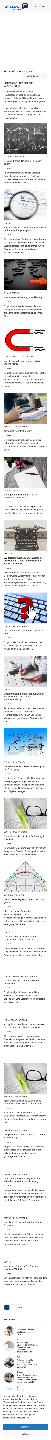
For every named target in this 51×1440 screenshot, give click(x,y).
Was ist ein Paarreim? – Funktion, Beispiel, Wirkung (21, 1267)
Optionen (25, 1434)
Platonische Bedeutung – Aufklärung (23, 297)
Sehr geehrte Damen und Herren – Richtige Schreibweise (22, 496)
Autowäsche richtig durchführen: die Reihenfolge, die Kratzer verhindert (27, 1363)
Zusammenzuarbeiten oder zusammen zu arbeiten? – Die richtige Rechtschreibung (24, 697)
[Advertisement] (25, 39)
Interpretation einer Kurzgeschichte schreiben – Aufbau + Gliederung (22, 1180)
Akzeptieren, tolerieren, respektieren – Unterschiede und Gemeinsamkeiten (24, 1025)
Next (20, 1307)
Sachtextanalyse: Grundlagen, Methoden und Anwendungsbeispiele (25, 229)
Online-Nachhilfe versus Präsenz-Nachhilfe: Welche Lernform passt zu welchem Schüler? (27, 1378)
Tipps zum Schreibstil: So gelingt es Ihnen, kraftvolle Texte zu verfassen (22, 1102)
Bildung (7, 293)
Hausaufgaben (17, 157)
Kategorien (27, 71)
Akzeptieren (25, 1427)
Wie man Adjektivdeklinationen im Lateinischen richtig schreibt (21, 938)
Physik (30, 357)
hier (28, 1418)
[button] (36, 6)
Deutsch (8, 223)
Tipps (37, 976)
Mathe (7, 157)
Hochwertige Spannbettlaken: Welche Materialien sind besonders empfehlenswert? (27, 1347)
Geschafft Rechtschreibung (18, 431)
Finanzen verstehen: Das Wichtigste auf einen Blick (27, 1332)
